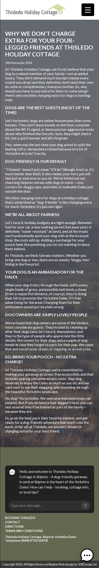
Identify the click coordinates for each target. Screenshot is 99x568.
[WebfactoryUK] (35, 11)
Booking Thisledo (20, 518)
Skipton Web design (61, 564)
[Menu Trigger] (88, 9)
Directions (14, 526)
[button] (87, 555)
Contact (12, 522)
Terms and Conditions (24, 531)
